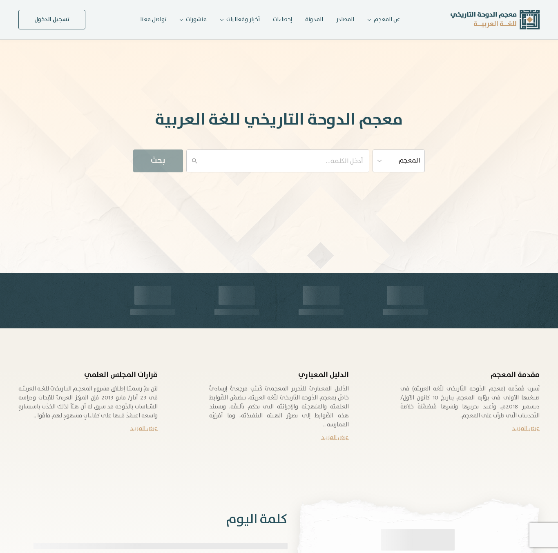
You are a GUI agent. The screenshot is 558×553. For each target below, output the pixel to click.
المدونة (314, 19)
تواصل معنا (153, 19)
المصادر (345, 19)
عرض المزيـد (526, 428)
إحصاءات (282, 19)
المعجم (409, 161)
